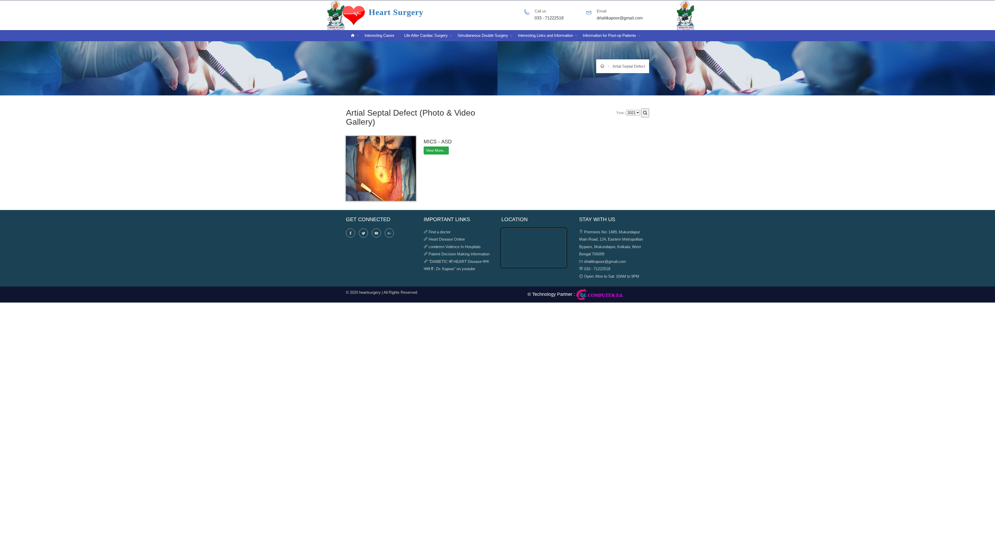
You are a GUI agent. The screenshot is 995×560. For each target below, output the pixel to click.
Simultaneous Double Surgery (483, 35)
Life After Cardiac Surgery (426, 35)
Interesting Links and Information (545, 35)
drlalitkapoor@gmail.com (604, 261)
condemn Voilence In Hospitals (455, 246)
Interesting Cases (379, 35)
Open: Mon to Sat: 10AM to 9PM (611, 276)
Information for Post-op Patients (609, 35)
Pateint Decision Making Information (459, 254)
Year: (620, 112)
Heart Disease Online (447, 239)
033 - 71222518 (596, 269)
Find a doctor (440, 232)
